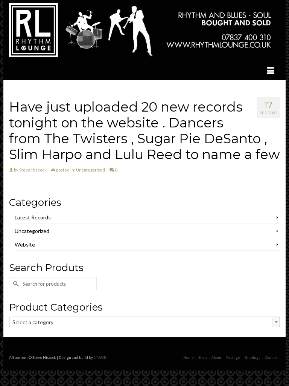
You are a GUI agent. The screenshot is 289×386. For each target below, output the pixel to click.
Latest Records (33, 217)
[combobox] (144, 322)
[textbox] (144, 322)
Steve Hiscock (33, 169)
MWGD (100, 357)
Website (25, 244)
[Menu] (270, 70)
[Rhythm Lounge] (144, 30)
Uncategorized (90, 169)
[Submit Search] (14, 283)
